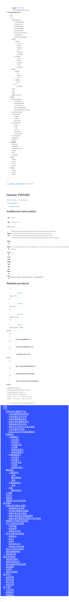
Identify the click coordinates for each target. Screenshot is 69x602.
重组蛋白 (14, 69)
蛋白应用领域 (13, 142)
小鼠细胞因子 (17, 56)
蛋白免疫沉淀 (17, 131)
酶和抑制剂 (19, 75)
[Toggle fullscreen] (3, 598)
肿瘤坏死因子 (20, 52)
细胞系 (13, 92)
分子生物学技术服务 (16, 114)
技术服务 (12, 97)
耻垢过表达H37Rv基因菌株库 (21, 37)
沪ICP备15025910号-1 (30, 403)
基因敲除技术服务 (18, 101)
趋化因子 (19, 45)
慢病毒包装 (14, 139)
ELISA (16, 127)
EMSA (16, 129)
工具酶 (13, 88)
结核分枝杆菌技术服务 (16, 99)
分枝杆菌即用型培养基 (19, 22)
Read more (20, 293)
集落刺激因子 (20, 54)
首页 (11, 15)
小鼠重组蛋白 (17, 79)
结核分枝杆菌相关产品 (16, 19)
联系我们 (14, 172)
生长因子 (19, 43)
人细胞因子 (17, 41)
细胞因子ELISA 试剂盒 (16, 94)
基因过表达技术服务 (19, 105)
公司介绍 (14, 169)
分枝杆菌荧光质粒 (18, 34)
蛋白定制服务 (15, 154)
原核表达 (16, 124)
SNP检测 (16, 118)
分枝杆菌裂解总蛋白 (19, 26)
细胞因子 (14, 39)
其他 (18, 77)
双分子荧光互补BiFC (16, 135)
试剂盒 (13, 90)
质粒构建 (16, 116)
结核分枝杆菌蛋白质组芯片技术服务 (22, 109)
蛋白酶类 (14, 150)
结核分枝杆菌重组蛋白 (19, 28)
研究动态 (14, 161)
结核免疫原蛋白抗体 (19, 30)
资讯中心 (12, 157)
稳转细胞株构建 (15, 137)
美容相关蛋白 (15, 144)
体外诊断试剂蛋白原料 (16, 148)
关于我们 (12, 167)
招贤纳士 (14, 174)
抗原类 (13, 152)
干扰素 (18, 49)
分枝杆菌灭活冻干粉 (19, 24)
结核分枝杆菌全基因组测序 (20, 107)
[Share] (2, 598)
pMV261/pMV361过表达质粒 (21, 32)
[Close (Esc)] (1, 598)
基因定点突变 (17, 120)
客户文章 (14, 163)
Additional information (14, 206)
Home (8, 183)
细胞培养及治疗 (15, 146)
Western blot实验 (18, 133)
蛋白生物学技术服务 (16, 122)
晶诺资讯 (14, 159)
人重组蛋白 (17, 71)
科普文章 (14, 165)
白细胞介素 (19, 47)
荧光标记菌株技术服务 (19, 103)
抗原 (18, 73)
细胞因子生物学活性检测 (17, 112)
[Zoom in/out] (5, 598)
